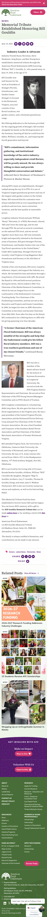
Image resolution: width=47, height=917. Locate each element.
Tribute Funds (7, 855)
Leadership (6, 792)
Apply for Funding (30, 786)
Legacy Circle (6, 852)
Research (27, 846)
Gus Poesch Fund (30, 802)
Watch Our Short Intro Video (12, 4)
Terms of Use (6, 911)
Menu (36, 12)
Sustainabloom (7, 838)
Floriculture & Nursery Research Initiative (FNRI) (33, 805)
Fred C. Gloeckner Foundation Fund (30, 798)
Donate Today (32, 863)
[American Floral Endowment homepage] (11, 12)
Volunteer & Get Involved (11, 863)
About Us (5, 786)
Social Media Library (9, 829)
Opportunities (22, 769)
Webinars (5, 820)
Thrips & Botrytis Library (33, 809)
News (4, 818)
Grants (4, 823)
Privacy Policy (8, 801)
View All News (30, 573)
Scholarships (29, 820)
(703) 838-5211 (9, 897)
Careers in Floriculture (10, 826)
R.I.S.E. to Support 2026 (10, 846)
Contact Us (7, 798)
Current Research (30, 789)
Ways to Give (22, 754)
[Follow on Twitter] (9, 903)
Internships (28, 822)
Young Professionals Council (34, 828)
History (4, 789)
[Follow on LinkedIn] (4, 903)
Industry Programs (8, 832)
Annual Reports (7, 795)
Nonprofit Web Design (9, 913)
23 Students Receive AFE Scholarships (21, 676)
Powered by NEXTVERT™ (39, 913)
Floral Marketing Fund (10, 835)
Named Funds (7, 857)
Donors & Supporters (9, 860)
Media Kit (6, 804)
